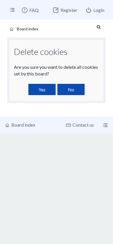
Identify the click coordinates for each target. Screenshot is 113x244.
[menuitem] (30, 10)
